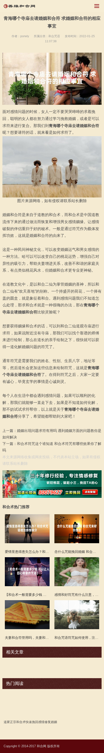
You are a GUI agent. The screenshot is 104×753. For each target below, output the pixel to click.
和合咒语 (54, 36)
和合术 (21, 722)
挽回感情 (38, 722)
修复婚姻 (51, 722)
